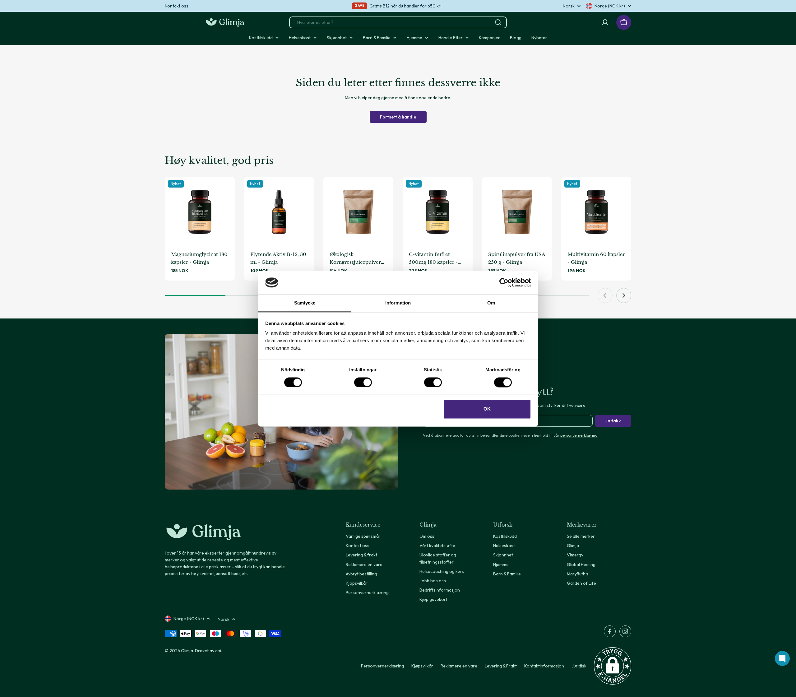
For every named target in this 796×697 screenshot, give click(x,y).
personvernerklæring (579, 435)
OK (487, 409)
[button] (612, 666)
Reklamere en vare (459, 666)
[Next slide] (623, 295)
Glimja (187, 650)
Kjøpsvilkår (422, 666)
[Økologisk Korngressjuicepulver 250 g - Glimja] (358, 212)
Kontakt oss (176, 6)
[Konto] (605, 22)
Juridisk (579, 666)
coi (218, 650)
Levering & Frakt (501, 666)
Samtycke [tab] (305, 303)
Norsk (569, 6)
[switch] (363, 382)
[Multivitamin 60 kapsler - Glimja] (596, 212)
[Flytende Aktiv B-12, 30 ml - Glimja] (279, 212)
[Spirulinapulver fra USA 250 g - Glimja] (517, 212)
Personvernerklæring (382, 666)
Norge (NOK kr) (610, 6)
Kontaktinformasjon (544, 666)
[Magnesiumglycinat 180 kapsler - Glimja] (200, 212)
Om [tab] (491, 303)
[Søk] (498, 22)
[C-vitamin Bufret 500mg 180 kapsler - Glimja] (438, 212)
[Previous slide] (605, 295)
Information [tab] (398, 303)
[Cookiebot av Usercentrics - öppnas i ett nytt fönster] (504, 282)
